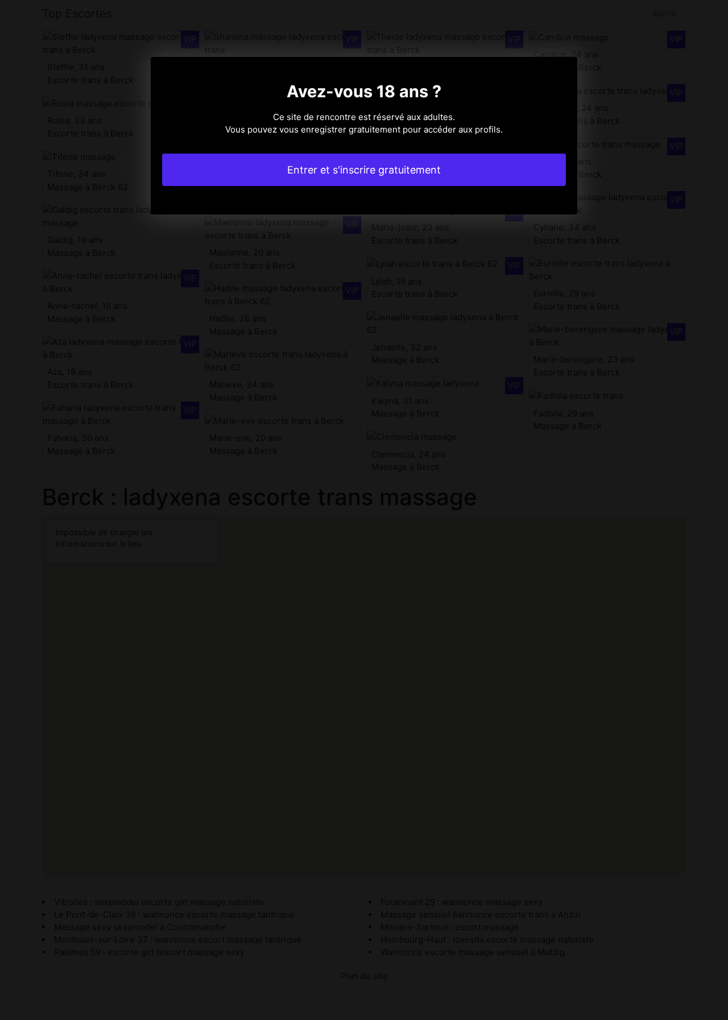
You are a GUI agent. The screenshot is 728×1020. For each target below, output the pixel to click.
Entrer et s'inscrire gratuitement (364, 170)
